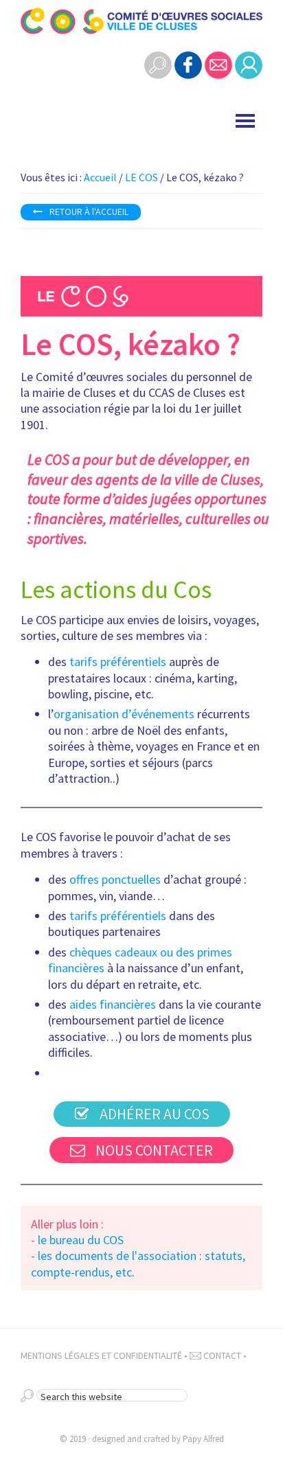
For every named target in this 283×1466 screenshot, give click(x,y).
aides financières (112, 1004)
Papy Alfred (203, 1439)
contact (221, 1355)
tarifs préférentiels (117, 661)
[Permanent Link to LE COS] (141, 286)
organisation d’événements (124, 714)
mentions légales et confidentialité (101, 1355)
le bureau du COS (81, 1240)
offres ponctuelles (115, 879)
